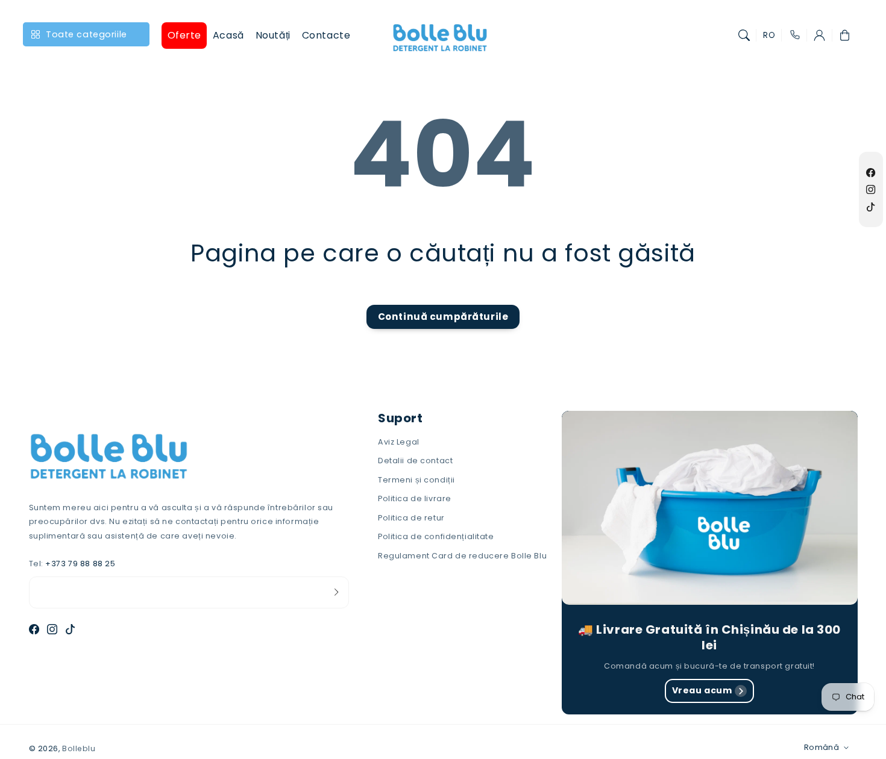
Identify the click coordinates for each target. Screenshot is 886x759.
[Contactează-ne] (794, 35)
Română (821, 747)
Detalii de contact (415, 460)
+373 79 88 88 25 (80, 563)
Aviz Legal (398, 442)
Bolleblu (79, 748)
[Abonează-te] (336, 591)
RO (769, 35)
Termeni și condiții (416, 480)
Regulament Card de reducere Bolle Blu (462, 556)
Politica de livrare (414, 498)
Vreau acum (702, 690)
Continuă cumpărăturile (443, 316)
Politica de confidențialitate (436, 536)
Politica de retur (411, 518)
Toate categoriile (86, 34)
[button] (744, 35)
